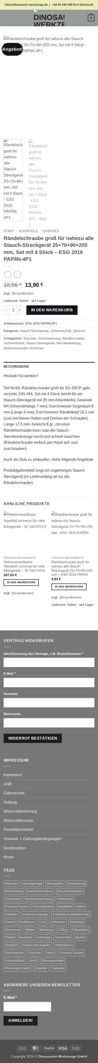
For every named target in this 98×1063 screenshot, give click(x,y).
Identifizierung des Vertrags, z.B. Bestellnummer (43, 654)
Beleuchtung (13, 891)
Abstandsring (76, 883)
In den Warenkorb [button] (21, 582)
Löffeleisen (57, 922)
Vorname (11, 694)
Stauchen (29, 338)
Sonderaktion (15, 848)
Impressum (13, 775)
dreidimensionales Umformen (24, 348)
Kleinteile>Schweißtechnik (71, 914)
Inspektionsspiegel (35, 914)
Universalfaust (15, 960)
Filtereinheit (65, 899)
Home (9, 857)
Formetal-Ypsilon (16, 906)
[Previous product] (17, 274)
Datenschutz (14, 793)
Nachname (13, 714)
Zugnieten (58, 968)
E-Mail (10, 673)
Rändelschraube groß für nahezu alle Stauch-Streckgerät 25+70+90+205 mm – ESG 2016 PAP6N (72, 568)
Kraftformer (27, 922)
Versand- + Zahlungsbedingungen (32, 839)
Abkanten (11, 883)
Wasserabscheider (17, 968)
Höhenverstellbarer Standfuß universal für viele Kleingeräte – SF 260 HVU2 (24, 566)
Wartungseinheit (52, 960)
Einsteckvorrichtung (38, 899)
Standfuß (11, 945)
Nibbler (30, 930)
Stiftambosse (64, 945)
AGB (8, 784)
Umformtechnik (60, 331)
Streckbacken (14, 952)
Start (9, 231)
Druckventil (12, 899)
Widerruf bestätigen (32, 738)
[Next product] (7, 274)
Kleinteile (28, 231)
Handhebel (65, 906)
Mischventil (13, 930)
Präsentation (80, 930)
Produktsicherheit (18, 830)
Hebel (80, 906)
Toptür (49, 952)
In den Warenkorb (52, 310)
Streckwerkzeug (49, 338)
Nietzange (46, 930)
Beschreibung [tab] (16, 366)
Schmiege (43, 937)
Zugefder (41, 968)
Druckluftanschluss (40, 891)
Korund (10, 922)
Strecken (35, 952)
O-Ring (62, 930)
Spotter (80, 937)
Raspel (10, 937)
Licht (42, 922)
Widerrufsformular (19, 821)
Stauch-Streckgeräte (34, 331)
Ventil (33, 960)
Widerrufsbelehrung (20, 811)
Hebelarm (11, 914)
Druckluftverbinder (70, 891)
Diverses (51, 231)
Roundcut (25, 937)
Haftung (10, 802)
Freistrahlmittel (43, 906)
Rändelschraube (73, 338)
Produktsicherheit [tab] (21, 376)
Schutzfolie (62, 937)
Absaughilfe (55, 883)
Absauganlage (32, 883)
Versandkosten (22, 293)
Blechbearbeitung (68, 343)
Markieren (76, 922)
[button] (6, 18)
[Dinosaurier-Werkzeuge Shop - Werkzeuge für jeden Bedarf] (49, 18)
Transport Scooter (71, 952)
